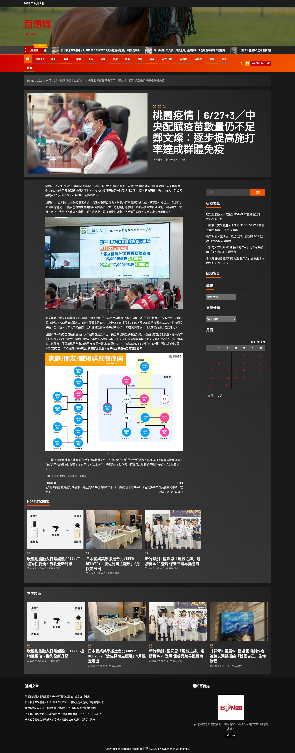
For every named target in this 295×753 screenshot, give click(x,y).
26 (252, 378)
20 (261, 370)
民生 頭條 (55, 568)
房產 (152, 59)
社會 (224, 59)
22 (218, 378)
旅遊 (115, 59)
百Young (167, 59)
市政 (211, 59)
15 (218, 370)
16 (227, 370)
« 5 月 (209, 395)
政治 (29, 67)
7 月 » (221, 395)
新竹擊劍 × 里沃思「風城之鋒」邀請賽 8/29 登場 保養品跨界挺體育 (150, 50)
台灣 (66, 59)
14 (210, 370)
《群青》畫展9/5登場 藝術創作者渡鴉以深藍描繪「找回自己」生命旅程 (239, 50)
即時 (78, 59)
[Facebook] (227, 735)
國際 (103, 59)
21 (210, 378)
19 (252, 370)
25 (244, 378)
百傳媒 (37, 24)
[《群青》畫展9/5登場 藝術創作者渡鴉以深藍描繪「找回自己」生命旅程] (239, 621)
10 (235, 362)
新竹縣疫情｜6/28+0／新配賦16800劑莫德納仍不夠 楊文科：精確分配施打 (149, 487)
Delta (62, 476)
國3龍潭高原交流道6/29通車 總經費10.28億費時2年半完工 (79, 487)
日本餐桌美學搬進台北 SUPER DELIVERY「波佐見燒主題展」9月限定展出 (61, 50)
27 (261, 378)
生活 (90, 59)
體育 (139, 59)
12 (252, 362)
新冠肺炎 (72, 476)
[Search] (242, 63)
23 (227, 378)
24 (235, 378)
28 (210, 385)
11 (244, 362)
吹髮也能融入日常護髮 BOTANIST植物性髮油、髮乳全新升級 (57, 696)
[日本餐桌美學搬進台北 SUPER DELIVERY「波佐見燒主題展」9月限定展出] (114, 529)
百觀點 (183, 59)
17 (235, 370)
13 (261, 362)
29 (218, 385)
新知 (53, 59)
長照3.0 (40, 59)
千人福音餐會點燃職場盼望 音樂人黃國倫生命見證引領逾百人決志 (60, 719)
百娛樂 (198, 59)
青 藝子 (159, 160)
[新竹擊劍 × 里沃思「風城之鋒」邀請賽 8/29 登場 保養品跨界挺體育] (173, 529)
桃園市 (82, 476)
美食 (127, 59)
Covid (55, 476)
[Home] (28, 59)
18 (244, 370)
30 (227, 385)
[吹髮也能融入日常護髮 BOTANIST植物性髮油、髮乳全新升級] (55, 529)
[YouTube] (233, 735)
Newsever (166, 748)
